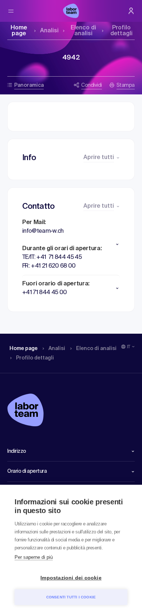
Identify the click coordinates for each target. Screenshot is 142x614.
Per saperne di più (34, 557)
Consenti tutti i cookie (71, 597)
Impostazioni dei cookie (71, 578)
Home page (19, 31)
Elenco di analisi (83, 31)
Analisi (49, 31)
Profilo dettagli (121, 31)
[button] (71, 244)
